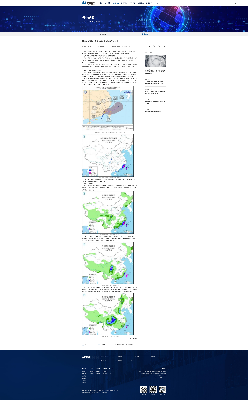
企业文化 (84, 377)
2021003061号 (89, 392)
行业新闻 (145, 34)
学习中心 (111, 371)
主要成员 (84, 373)
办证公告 (98, 371)
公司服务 (84, 375)
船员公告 (105, 371)
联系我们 (149, 3)
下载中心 (111, 373)
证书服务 (124, 3)
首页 (100, 3)
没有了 (86, 345)
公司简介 (84, 371)
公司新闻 (103, 34)
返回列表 (102, 345)
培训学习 (141, 3)
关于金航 (108, 3)
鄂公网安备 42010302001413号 (101, 392)
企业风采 (84, 379)
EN (235, 3)
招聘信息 (105, 373)
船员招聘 (132, 3)
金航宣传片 (84, 382)
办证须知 (98, 373)
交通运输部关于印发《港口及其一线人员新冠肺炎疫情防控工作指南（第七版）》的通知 (126, 345)
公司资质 (84, 380)
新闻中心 (116, 3)
